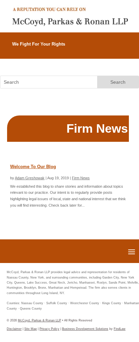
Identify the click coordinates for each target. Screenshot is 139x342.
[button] (131, 251)
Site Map (30, 329)
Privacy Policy (49, 329)
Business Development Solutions (85, 329)
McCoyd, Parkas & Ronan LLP (39, 320)
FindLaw (120, 329)
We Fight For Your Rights (38, 44)
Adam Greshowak (30, 178)
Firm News (81, 178)
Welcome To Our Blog (33, 166)
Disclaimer (14, 329)
